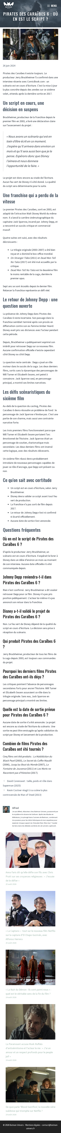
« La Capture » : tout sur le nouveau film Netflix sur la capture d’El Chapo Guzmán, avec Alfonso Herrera (30, 935)
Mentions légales (32, 1125)
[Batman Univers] (9, 5)
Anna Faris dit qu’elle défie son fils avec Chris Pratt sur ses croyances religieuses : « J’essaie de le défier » (30, 876)
